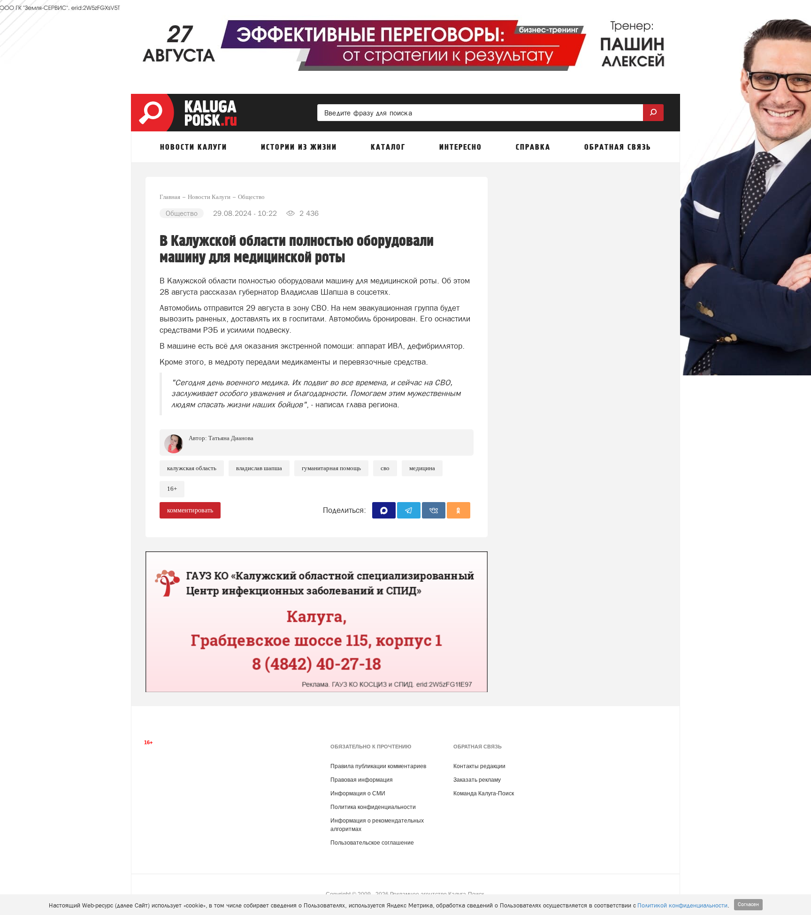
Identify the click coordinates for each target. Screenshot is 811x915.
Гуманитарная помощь (331, 468)
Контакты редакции (479, 766)
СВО (385, 468)
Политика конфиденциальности (373, 807)
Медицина (422, 468)
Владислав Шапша (259, 468)
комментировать (190, 510)
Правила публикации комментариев (378, 766)
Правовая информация (361, 780)
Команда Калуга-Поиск (483, 793)
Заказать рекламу (477, 780)
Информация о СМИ (357, 793)
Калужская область (191, 468)
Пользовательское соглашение (372, 842)
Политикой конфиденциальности (682, 905)
